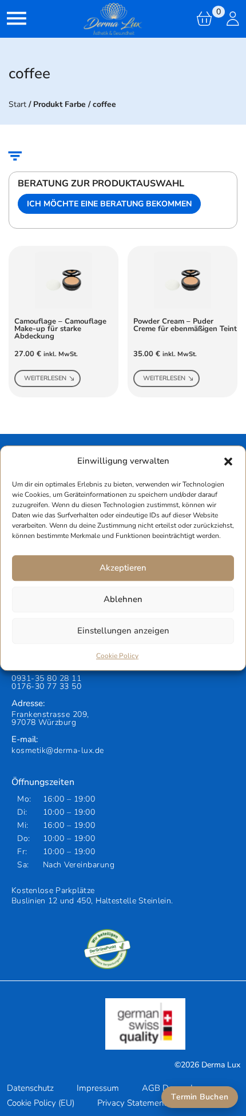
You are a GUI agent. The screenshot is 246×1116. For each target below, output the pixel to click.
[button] (228, 461)
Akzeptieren (123, 567)
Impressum (98, 1088)
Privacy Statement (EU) (141, 1103)
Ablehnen (123, 599)
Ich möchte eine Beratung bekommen (109, 203)
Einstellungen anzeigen (123, 630)
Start (17, 104)
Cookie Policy (117, 655)
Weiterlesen (45, 378)
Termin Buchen (199, 1096)
